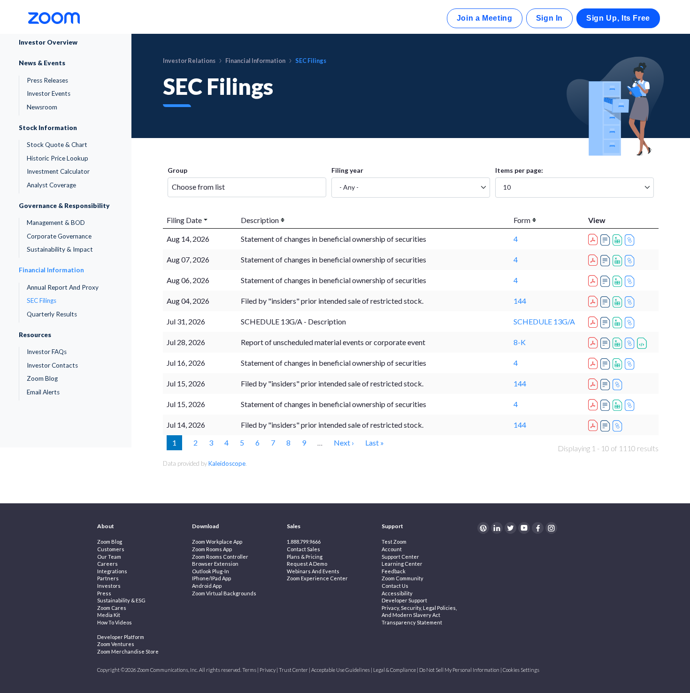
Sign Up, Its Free (618, 18)
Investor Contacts (52, 365)
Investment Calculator (58, 171)
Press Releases (47, 80)
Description (260, 220)
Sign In (549, 18)
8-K (520, 342)
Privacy (268, 670)
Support (392, 526)
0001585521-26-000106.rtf (606, 364)
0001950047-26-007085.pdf (594, 382)
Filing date (184, 220)
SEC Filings (41, 300)
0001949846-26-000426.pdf (594, 424)
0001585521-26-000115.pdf (594, 238)
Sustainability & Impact (60, 249)
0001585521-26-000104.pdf (594, 403)
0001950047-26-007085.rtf (606, 384)
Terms (249, 670)
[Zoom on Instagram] (551, 528)
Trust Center (293, 670)
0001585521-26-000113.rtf (606, 260)
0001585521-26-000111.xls (619, 281)
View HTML (631, 240)
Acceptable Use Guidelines (340, 670)
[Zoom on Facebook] (538, 528)
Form (522, 220)
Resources (35, 335)
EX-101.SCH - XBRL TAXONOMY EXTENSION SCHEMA (643, 343)
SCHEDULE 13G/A (544, 321)
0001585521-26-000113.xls (619, 260)
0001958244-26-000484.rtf (606, 302)
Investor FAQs (47, 351)
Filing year (347, 170)
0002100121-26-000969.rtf (606, 322)
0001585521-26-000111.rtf (606, 281)
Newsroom (42, 107)
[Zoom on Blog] (483, 528)
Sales (293, 526)
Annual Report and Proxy (63, 287)
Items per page (518, 170)
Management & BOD (56, 222)
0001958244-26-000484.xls (619, 302)
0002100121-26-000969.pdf (594, 320)
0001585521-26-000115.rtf (606, 240)
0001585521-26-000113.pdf (594, 258)
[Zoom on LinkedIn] (497, 528)
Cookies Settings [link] (521, 670)
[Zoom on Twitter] (510, 528)
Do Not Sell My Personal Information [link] (459, 670)
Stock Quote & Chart (57, 144)
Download (205, 526)
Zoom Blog (42, 378)
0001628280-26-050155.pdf (594, 341)
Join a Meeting (485, 18)
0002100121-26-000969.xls (619, 322)
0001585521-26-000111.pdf (594, 279)
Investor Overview (48, 42)
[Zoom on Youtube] (524, 528)
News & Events (42, 63)
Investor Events (48, 93)
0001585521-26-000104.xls (619, 405)
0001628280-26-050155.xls (619, 343)
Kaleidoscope (226, 463)
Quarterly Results (52, 314)
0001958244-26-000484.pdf (594, 300)
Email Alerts (43, 392)
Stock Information (48, 127)
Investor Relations (189, 60)
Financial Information (51, 270)
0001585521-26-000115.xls (619, 240)
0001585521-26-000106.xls (619, 364)
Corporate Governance (59, 236)
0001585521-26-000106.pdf (594, 362)
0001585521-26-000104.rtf (606, 405)
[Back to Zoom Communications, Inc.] (54, 17)
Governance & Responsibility (64, 205)
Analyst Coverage (51, 185)
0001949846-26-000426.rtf (606, 425)
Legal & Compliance (394, 670)
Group (177, 170)
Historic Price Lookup (57, 158)
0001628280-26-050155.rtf (606, 343)
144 (520, 300)
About (105, 526)
